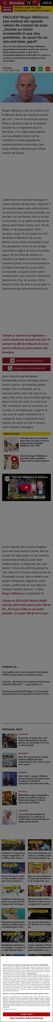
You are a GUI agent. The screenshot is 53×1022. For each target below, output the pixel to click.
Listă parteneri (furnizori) (9, 1009)
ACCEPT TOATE (26, 1014)
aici (14, 984)
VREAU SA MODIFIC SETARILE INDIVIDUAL (26, 1018)
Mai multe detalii (31, 973)
